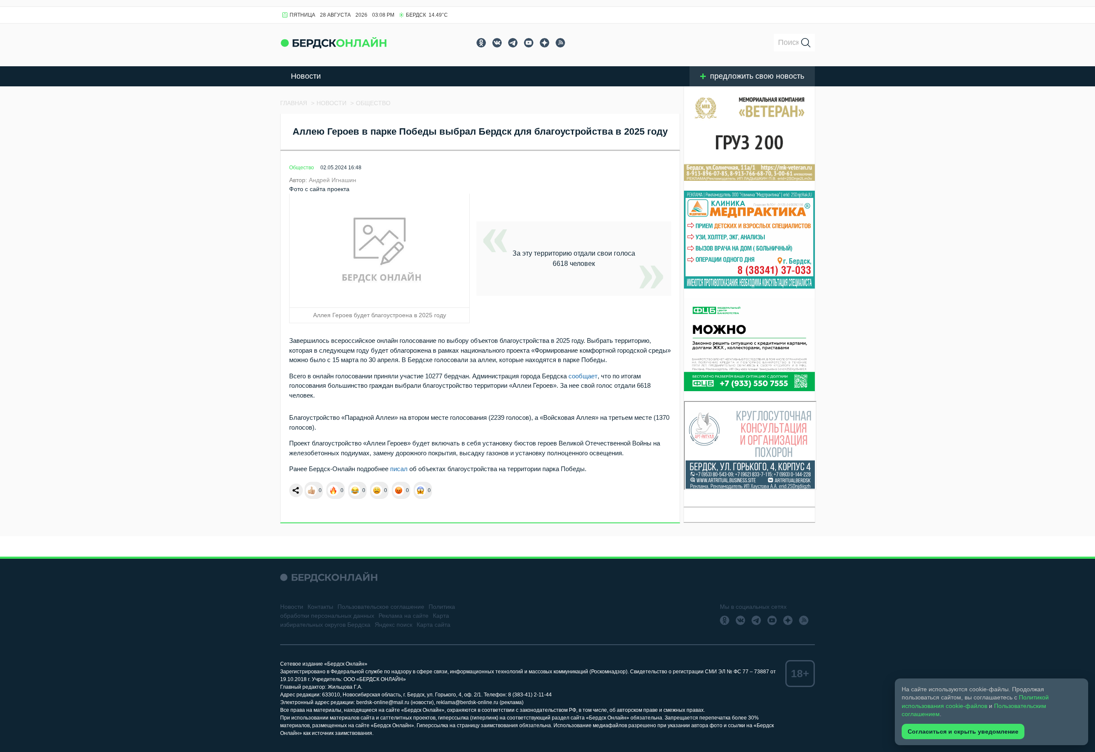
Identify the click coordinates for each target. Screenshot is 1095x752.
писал (399, 468)
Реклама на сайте (404, 615)
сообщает (583, 376)
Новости (306, 76)
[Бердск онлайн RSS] (560, 42)
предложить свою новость (757, 76)
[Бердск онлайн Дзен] (544, 42)
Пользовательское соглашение (380, 606)
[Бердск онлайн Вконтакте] (497, 42)
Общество (301, 168)
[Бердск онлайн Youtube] (528, 42)
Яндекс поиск (393, 624)
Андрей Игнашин (332, 180)
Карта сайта (433, 624)
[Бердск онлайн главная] (328, 577)
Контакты (320, 606)
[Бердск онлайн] (333, 42)
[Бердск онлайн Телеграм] (513, 42)
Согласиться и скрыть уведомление (963, 731)
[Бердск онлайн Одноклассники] (481, 42)
